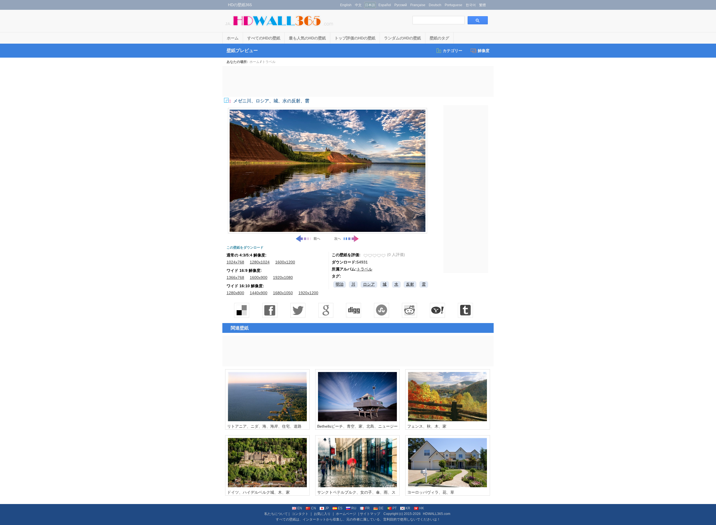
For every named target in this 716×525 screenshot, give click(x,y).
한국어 (471, 5)
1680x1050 (283, 293)
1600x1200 (285, 262)
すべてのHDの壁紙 (263, 38)
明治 (339, 284)
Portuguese (453, 5)
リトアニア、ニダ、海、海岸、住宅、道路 (264, 426)
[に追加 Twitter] (297, 310)
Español (384, 5)
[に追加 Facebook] (270, 310)
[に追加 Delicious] (242, 310)
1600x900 (258, 277)
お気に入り (322, 514)
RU (353, 508)
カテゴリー (452, 50)
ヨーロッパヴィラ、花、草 (430, 492)
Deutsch (435, 5)
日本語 (370, 5)
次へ (337, 239)
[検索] (477, 20)
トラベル (268, 62)
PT (394, 508)
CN (313, 508)
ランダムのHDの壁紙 (402, 38)
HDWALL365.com (436, 514)
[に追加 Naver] (381, 310)
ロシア (369, 284)
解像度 (483, 50)
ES (340, 508)
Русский (400, 5)
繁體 (482, 5)
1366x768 (235, 277)
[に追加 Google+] (325, 310)
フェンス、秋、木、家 (426, 426)
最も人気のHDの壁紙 (307, 38)
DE (381, 508)
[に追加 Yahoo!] (353, 310)
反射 (410, 284)
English (346, 5)
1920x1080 (283, 277)
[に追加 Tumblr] (465, 310)
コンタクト (300, 514)
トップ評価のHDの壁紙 (355, 38)
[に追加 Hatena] (437, 310)
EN (299, 508)
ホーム (233, 38)
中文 (358, 5)
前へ (317, 239)
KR (408, 508)
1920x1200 (308, 293)
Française (417, 5)
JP (327, 508)
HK (421, 508)
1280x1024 (260, 262)
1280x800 (235, 293)
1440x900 (258, 293)
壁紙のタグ (439, 38)
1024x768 (235, 262)
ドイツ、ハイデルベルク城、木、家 (258, 492)
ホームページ (346, 514)
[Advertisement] (358, 81)
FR (367, 508)
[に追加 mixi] (409, 310)
